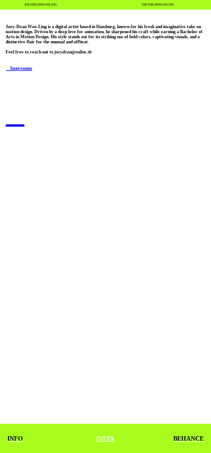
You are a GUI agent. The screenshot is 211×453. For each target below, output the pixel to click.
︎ (15, 114)
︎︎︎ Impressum (19, 68)
